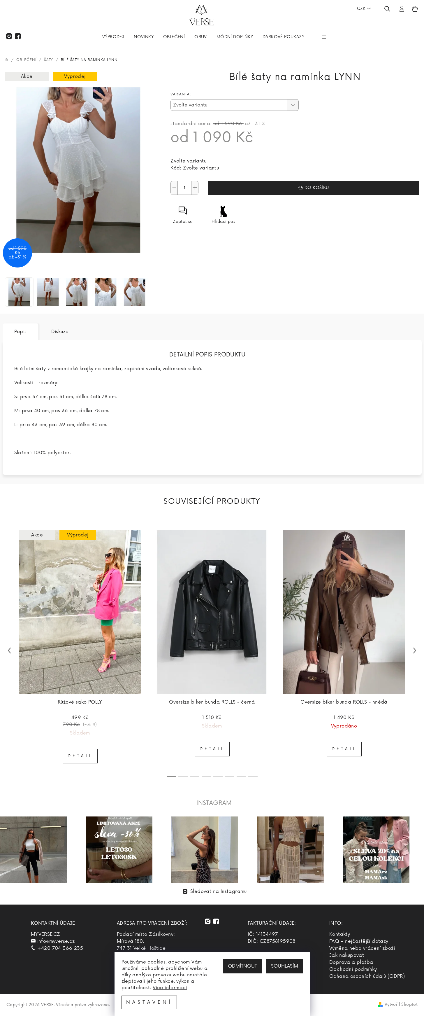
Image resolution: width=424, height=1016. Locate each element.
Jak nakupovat (346, 955)
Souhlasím (284, 966)
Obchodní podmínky (353, 969)
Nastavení (149, 1002)
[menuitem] (113, 37)
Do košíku (317, 187)
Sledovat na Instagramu (218, 891)
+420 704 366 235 (60, 948)
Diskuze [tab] (60, 332)
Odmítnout (242, 966)
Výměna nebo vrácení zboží (362, 948)
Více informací (170, 988)
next (414, 650)
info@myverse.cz (56, 941)
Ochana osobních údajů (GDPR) (367, 976)
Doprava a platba (351, 962)
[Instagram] (9, 36)
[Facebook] (17, 36)
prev (9, 650)
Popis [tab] (20, 332)
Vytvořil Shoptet (401, 1004)
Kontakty (339, 934)
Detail (80, 755)
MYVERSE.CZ (45, 934)
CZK (361, 8)
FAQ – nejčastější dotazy (358, 941)
